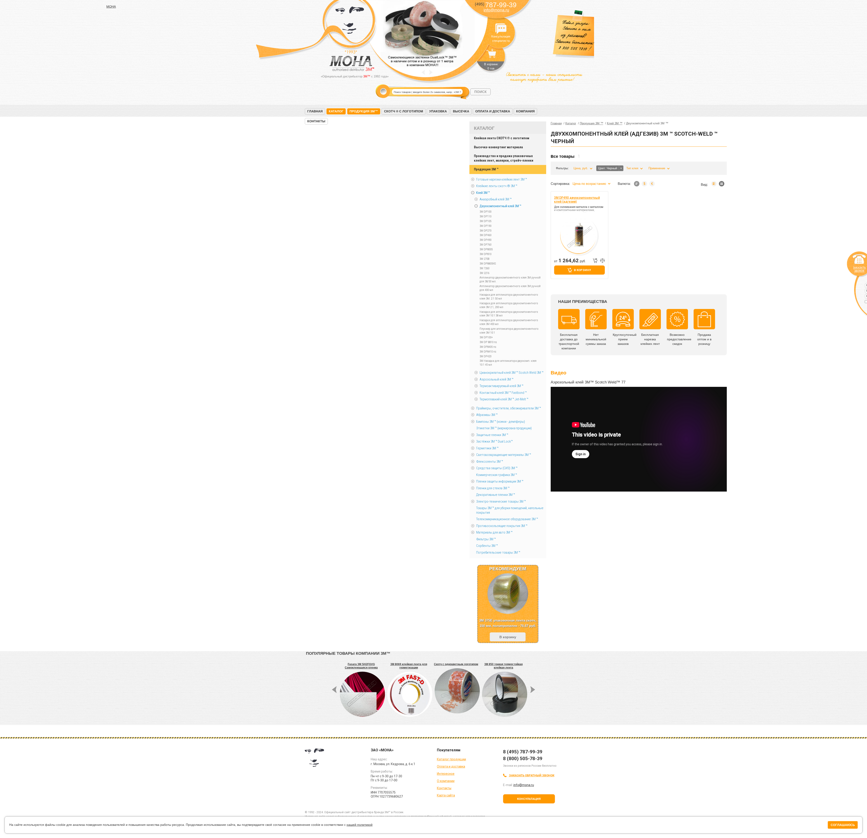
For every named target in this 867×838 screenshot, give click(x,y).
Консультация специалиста (501, 29)
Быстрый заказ (595, 260)
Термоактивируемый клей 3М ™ (501, 386)
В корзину (582, 270)
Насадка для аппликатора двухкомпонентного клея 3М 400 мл (509, 322)
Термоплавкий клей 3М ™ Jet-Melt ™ (504, 399)
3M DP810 (485, 254)
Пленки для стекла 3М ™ (493, 488)
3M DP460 (485, 235)
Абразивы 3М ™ (487, 415)
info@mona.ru (496, 10)
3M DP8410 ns (488, 351)
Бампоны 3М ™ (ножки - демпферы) (500, 422)
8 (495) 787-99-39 (522, 751)
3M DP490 (485, 239)
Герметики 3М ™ (487, 448)
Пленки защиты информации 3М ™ (499, 481)
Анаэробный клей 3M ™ (496, 199)
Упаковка (438, 111)
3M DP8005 (486, 249)
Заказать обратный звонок (531, 775)
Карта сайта (446, 795)
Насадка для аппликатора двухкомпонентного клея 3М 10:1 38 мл (509, 313)
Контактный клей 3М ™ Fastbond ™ (503, 393)
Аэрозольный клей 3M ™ (496, 379)
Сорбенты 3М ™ (487, 546)
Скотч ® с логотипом (403, 111)
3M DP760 (485, 244)
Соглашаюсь (843, 825)
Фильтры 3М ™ (486, 539)
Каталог (336, 111)
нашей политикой (360, 824)
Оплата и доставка (492, 111)
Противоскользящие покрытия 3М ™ (501, 526)
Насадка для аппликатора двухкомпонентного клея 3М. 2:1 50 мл (509, 296)
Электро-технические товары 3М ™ (501, 501)
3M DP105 (485, 221)
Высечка (461, 111)
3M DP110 (485, 216)
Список (714, 183)
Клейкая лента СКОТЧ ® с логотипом (501, 138)
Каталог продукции (451, 759)
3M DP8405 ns (488, 346)
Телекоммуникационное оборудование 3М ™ (507, 519)
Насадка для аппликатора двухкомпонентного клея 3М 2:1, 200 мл (509, 305)
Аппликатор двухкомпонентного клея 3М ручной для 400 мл (510, 288)
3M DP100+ (486, 337)
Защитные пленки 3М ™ (492, 435)
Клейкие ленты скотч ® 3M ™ (496, 186)
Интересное (445, 773)
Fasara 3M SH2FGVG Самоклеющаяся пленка (361, 666)
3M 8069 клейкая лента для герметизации (408, 666)
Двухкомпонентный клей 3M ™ (500, 206)
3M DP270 (485, 230)
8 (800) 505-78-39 (522, 758)
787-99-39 (496, 5)
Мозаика (721, 183)
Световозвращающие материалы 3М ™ (503, 455)
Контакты (316, 121)
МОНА (350, 22)
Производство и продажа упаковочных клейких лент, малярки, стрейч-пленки (503, 158)
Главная (315, 111)
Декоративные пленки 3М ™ (495, 495)
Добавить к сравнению (602, 260)
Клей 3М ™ (483, 193)
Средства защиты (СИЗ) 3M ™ (496, 468)
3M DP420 (485, 356)
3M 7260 (484, 268)
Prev (423, 72)
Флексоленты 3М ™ (489, 462)
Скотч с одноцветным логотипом (456, 664)
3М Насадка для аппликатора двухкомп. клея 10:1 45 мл (508, 362)
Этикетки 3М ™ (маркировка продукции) (504, 428)
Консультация (529, 799)
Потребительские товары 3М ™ (498, 552)
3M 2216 (484, 273)
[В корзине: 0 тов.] (491, 55)
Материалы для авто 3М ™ (494, 532)
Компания (525, 111)
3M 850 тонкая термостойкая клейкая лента (503, 666)
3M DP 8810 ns (488, 342)
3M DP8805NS (488, 263)
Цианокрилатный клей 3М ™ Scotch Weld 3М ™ (511, 373)
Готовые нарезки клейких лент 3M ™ (501, 179)
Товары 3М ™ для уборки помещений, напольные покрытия (509, 510)
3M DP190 (485, 225)
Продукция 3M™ (364, 111)
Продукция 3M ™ (486, 169)
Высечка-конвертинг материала (498, 147)
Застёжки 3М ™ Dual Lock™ (494, 441)
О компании (445, 781)
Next (431, 72)
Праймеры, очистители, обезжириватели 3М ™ (508, 408)
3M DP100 (485, 211)
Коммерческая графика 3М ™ (496, 475)
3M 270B (484, 258)
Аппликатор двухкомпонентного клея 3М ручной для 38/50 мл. (510, 279)
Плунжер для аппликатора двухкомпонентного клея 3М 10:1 (509, 330)
